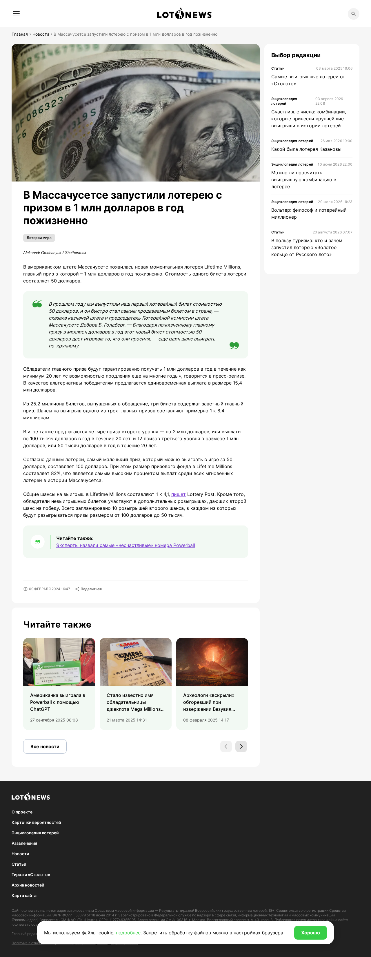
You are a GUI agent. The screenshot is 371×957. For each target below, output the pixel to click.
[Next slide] (241, 746)
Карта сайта (24, 895)
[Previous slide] (226, 746)
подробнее (128, 933)
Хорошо (310, 933)
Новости (20, 853)
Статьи (19, 864)
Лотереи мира (39, 237)
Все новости (44, 746)
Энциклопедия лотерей (35, 832)
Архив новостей (28, 884)
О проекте (22, 811)
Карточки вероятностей (36, 822)
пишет (178, 494)
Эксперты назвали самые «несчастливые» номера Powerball (125, 545)
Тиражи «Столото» (31, 874)
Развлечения (24, 843)
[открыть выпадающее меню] (16, 13)
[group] (59, 684)
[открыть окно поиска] (353, 14)
